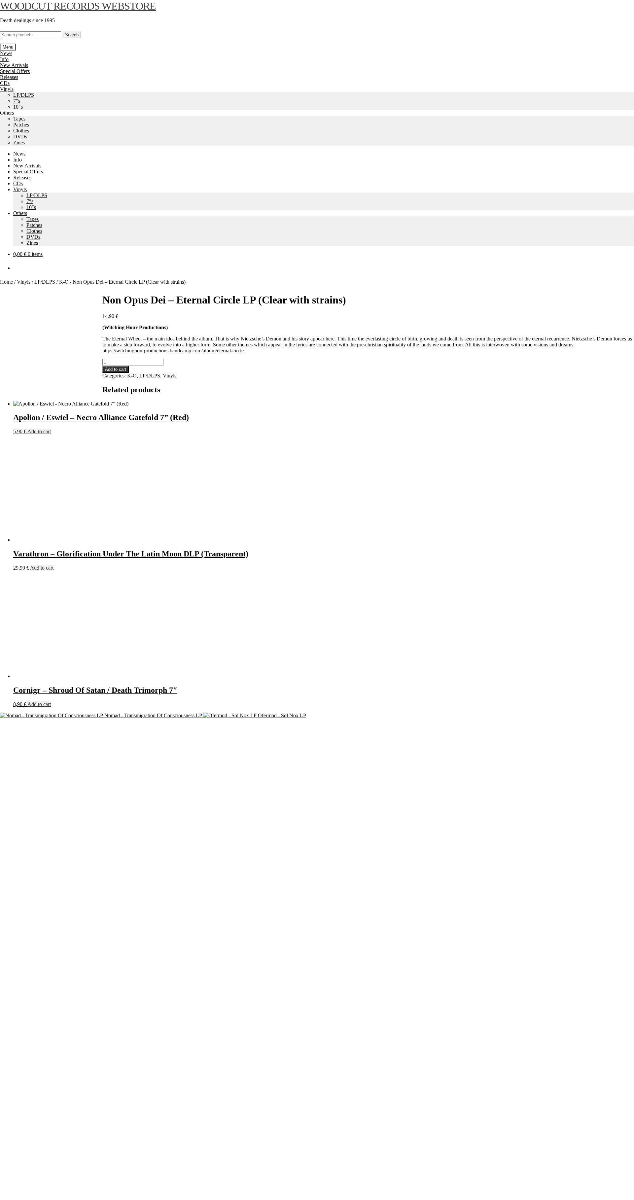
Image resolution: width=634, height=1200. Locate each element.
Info (4, 59)
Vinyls (7, 89)
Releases (9, 77)
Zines (19, 142)
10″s (18, 107)
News (6, 53)
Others (7, 113)
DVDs (20, 136)
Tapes (19, 119)
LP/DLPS (23, 95)
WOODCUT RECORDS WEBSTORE (78, 6)
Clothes (21, 130)
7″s (16, 101)
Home (6, 282)
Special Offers (15, 71)
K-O (64, 282)
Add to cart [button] (39, 431)
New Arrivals (14, 65)
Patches (21, 124)
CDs (5, 83)
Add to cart (115, 369)
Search (72, 34)
